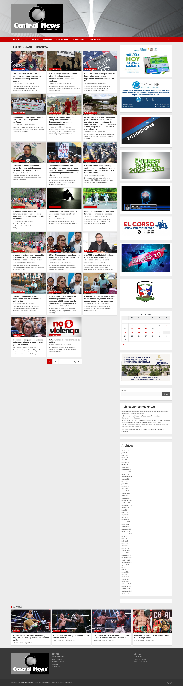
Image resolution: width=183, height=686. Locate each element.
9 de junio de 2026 (89, 175)
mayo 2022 (125, 572)
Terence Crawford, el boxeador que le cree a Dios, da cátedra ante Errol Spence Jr (111, 636)
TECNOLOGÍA (47, 39)
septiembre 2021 (127, 591)
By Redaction (31, 83)
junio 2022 (125, 570)
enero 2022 (125, 581)
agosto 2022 (125, 565)
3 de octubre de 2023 (59, 640)
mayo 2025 (125, 486)
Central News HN (27, 682)
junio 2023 (125, 541)
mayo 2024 (125, 515)
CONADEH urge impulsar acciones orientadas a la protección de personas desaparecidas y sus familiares (63, 77)
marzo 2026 (125, 462)
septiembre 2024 (127, 505)
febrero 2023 (126, 550)
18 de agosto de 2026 (90, 83)
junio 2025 (125, 484)
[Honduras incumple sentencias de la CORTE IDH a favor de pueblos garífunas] (28, 104)
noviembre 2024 (127, 500)
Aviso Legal (137, 654)
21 (153, 332)
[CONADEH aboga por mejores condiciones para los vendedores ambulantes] (28, 283)
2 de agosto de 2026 (90, 131)
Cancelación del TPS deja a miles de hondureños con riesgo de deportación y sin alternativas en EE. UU (99, 77)
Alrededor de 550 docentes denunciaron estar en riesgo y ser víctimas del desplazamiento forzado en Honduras (28, 215)
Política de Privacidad (140, 662)
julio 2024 (124, 510)
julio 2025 (124, 481)
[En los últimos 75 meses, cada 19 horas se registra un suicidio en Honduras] (64, 198)
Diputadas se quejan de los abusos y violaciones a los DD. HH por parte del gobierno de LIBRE (28, 342)
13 (146, 329)
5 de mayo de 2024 (18, 643)
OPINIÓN (63, 631)
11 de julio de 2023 (139, 640)
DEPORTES (35, 39)
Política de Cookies (140, 659)
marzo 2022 (125, 577)
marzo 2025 (125, 491)
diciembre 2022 (126, 555)
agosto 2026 (125, 450)
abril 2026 (125, 460)
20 (146, 332)
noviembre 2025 (127, 472)
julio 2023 (124, 539)
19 (139, 332)
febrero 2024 (126, 522)
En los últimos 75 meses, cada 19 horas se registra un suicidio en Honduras (63, 213)
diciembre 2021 (126, 584)
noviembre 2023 (127, 529)
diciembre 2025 (126, 469)
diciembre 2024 (126, 498)
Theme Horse (46, 682)
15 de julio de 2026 (54, 177)
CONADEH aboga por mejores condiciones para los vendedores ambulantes (27, 298)
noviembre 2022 (127, 558)
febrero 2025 (126, 493)
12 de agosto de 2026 (19, 124)
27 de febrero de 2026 (91, 216)
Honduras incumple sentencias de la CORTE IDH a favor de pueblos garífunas (28, 119)
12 (139, 329)
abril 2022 (125, 574)
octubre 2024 (126, 503)
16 (166, 329)
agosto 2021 (125, 593)
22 (159, 332)
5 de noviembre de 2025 (20, 347)
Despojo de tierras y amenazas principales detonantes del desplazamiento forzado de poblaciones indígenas (61, 121)
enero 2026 (125, 467)
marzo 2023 (125, 548)
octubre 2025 (126, 474)
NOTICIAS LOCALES (20, 39)
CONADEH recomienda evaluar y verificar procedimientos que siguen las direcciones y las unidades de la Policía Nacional (99, 169)
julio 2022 (124, 567)
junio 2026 (125, 455)
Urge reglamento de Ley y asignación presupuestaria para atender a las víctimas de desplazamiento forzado (28, 257)
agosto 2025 (125, 479)
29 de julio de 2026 (18, 173)
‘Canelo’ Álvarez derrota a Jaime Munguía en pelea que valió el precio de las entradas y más (31, 637)
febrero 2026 (126, 465)
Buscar (124, 390)
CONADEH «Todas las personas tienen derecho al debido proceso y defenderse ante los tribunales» (28, 168)
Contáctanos (95, 39)
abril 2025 (125, 488)
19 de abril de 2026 (18, 221)
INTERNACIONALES (79, 39)
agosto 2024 (125, 508)
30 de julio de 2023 (99, 640)
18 (132, 332)
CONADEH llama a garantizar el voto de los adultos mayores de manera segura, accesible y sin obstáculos (99, 298)
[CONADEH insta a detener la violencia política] (64, 327)
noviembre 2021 (127, 586)
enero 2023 (125, 553)
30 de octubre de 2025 (55, 345)
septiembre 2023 (127, 534)
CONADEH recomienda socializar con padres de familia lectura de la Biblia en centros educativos (64, 257)
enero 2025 (125, 496)
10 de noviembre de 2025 (92, 303)
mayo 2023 (125, 543)
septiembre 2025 (127, 477)
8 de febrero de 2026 (90, 262)
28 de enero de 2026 (19, 303)
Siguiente (76, 362)
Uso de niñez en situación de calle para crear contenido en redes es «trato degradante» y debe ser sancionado (27, 77)
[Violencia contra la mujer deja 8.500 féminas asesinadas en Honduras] (100, 198)
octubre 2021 (126, 589)
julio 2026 (124, 453)
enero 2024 (125, 524)
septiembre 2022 (127, 562)
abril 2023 (125, 546)
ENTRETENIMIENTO (62, 39)
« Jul (123, 344)
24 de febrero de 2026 (19, 262)
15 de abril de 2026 (54, 219)
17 (125, 332)
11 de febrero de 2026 (55, 262)
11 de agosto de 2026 (55, 127)
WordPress (68, 682)
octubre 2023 (126, 531)
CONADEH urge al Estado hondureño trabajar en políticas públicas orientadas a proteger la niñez (99, 257)
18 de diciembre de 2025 (56, 306)
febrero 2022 (126, 579)
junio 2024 (125, 512)
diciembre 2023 (126, 527)
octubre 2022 (126, 560)
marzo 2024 (125, 519)
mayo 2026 (125, 457)
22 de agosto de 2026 (19, 83)
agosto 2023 (125, 536)
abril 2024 (125, 517)
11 (132, 329)
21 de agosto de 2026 (55, 83)
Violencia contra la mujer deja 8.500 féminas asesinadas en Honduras (99, 212)
